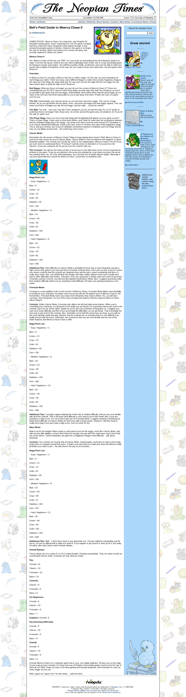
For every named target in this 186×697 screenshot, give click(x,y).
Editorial (91, 22)
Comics (114, 22)
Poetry (153, 22)
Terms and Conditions (111, 692)
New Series (125, 22)
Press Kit (114, 691)
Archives (41, 22)
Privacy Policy (73, 691)
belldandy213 (38, 33)
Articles (81, 22)
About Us (106, 691)
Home (32, 22)
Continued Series (140, 22)
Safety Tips (85, 691)
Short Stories (103, 22)
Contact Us (95, 691)
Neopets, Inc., (117, 687)
